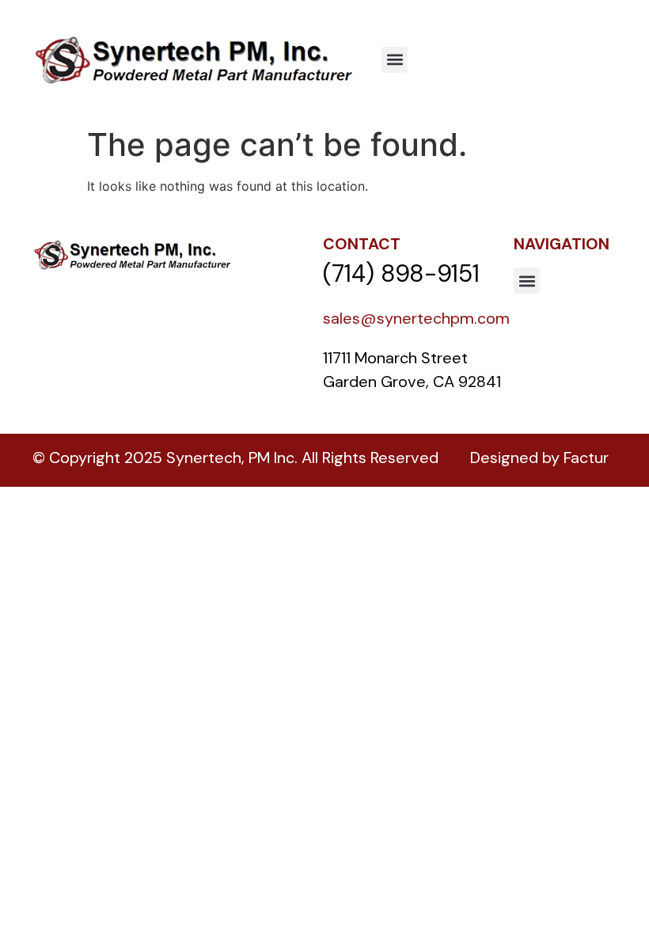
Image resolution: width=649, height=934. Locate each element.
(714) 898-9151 (401, 273)
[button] (394, 60)
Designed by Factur (539, 457)
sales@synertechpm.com (416, 318)
